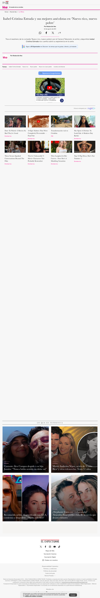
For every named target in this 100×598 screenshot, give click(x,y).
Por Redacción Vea (16, 55)
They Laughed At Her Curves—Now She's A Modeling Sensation (59, 158)
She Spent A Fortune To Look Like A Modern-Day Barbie (83, 133)
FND (52, 136)
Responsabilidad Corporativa (50, 566)
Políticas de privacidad (50, 571)
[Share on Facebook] (46, 33)
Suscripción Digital (50, 557)
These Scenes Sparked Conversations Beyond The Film (14, 158)
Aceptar (73, 595)
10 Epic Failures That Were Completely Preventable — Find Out (38, 133)
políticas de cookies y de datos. (33, 596)
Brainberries (8, 136)
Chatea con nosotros (51, 560)
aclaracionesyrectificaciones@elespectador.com (74, 582)
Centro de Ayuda (50, 573)
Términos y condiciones (50, 568)
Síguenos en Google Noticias (51, 73)
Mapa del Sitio (50, 551)
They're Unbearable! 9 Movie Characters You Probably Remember (36, 158)
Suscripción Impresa (50, 554)
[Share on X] (53, 33)
